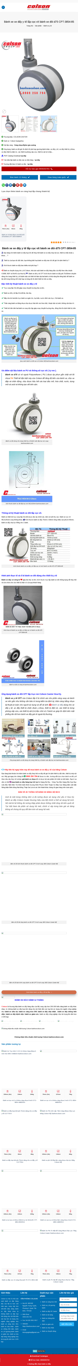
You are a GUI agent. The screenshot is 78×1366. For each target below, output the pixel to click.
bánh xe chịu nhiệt (7, 1326)
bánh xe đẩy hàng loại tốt (25, 782)
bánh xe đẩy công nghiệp (49, 1014)
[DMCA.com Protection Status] (39, 1351)
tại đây (30, 164)
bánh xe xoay (23, 308)
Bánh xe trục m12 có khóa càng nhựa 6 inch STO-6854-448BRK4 (20, 1101)
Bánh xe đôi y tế (34, 273)
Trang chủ (29, 26)
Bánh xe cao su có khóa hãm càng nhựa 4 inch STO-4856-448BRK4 (58, 1221)
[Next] (72, 76)
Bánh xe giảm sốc (48, 1324)
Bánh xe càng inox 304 (49, 1302)
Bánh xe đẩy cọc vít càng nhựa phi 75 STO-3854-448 (20, 1280)
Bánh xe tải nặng (47, 1315)
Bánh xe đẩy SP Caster (49, 1311)
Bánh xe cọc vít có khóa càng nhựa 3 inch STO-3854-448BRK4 (58, 1101)
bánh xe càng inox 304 (9, 1324)
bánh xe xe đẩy (45, 253)
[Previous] (5, 76)
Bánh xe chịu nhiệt (48, 1328)
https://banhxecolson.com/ (31, 1326)
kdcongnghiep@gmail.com (31, 1332)
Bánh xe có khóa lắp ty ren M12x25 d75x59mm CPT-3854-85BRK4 (13, 235)
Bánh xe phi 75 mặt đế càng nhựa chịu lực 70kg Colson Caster (58, 1281)
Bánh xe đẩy (6, 580)
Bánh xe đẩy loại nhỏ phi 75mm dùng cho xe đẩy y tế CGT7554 (19, 1161)
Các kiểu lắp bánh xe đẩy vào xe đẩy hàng (18, 160)
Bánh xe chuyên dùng (49, 1331)
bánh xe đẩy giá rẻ (29, 714)
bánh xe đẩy (68, 1006)
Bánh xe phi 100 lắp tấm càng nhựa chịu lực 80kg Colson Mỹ (58, 1161)
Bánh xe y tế (48, 26)
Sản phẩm (38, 26)
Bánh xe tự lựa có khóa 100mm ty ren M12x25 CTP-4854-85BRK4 (19, 1221)
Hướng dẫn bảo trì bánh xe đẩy (15, 164)
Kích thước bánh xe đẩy (33, 520)
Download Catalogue (39, 1356)
